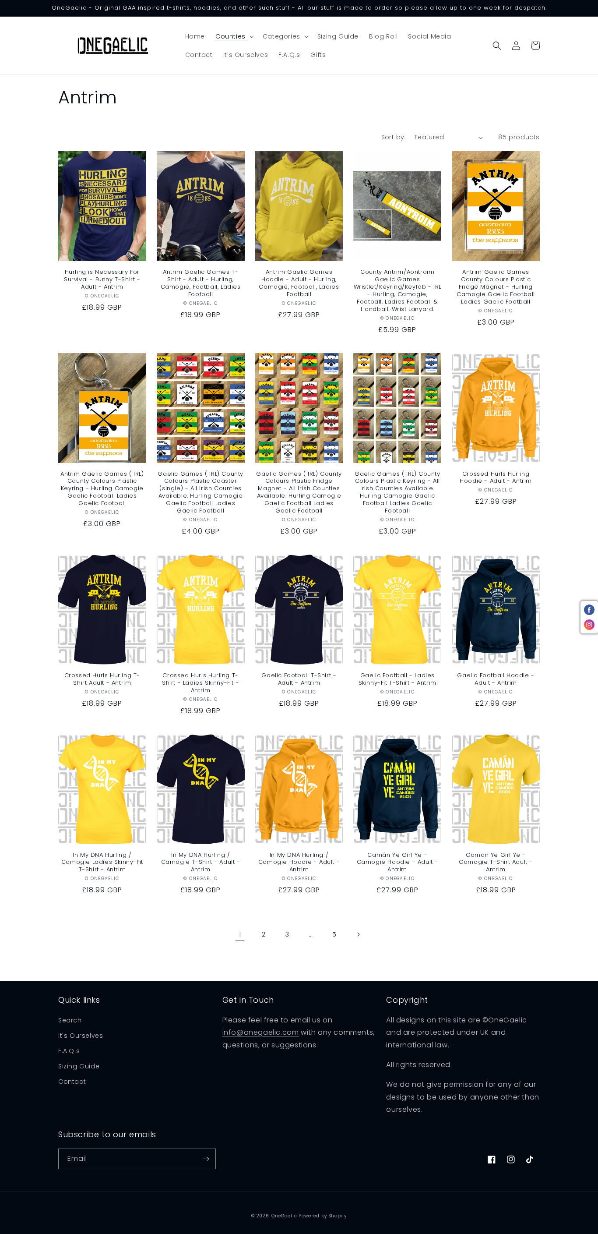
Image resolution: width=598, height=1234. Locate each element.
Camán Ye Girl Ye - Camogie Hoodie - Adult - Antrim (397, 863)
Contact (72, 1081)
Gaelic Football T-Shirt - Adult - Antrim (298, 679)
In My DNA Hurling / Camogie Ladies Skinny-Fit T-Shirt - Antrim (102, 863)
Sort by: (393, 137)
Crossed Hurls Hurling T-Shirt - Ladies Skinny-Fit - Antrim (200, 683)
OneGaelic (284, 1216)
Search (70, 1020)
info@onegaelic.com (260, 1032)
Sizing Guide (78, 1066)
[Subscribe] (205, 1159)
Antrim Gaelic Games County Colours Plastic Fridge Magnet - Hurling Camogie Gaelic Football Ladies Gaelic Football (496, 287)
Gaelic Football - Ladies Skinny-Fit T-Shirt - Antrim (397, 679)
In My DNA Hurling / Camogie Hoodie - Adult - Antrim (299, 863)
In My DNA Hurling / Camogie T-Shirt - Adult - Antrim (200, 863)
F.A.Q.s (69, 1051)
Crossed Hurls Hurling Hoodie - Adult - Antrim (496, 477)
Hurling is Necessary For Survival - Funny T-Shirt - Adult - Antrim (102, 280)
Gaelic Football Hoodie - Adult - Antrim (495, 679)
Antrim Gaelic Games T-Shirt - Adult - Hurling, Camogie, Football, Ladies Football (201, 283)
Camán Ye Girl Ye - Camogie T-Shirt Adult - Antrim (496, 863)
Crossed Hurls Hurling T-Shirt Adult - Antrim (102, 679)
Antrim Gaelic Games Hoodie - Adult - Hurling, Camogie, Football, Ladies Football (299, 283)
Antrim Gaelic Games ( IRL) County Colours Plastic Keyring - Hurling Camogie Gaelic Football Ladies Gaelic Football (102, 488)
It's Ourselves (80, 1035)
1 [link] (240, 934)
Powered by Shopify (323, 1216)
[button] (233, 36)
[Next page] (358, 934)
